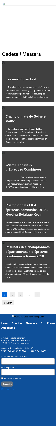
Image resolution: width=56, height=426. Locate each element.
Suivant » (8, 303)
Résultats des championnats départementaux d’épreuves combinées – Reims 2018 (27, 251)
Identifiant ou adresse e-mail (14, 356)
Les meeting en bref (20, 79)
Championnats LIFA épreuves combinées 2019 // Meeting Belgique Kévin (26, 209)
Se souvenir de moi (12, 378)
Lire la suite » (42, 97)
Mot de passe (7, 367)
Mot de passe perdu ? (9, 389)
